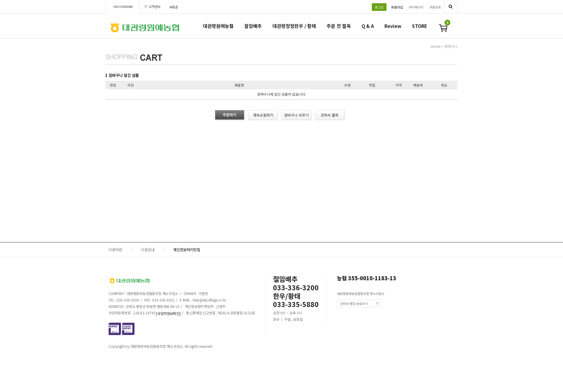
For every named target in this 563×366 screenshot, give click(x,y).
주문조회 (435, 7)
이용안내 (147, 249)
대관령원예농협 (218, 25)
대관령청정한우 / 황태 (294, 25)
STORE (419, 25)
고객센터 (154, 6)
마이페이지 (416, 7)
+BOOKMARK (123, 6)
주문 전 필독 (339, 25)
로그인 (379, 7)
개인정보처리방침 (186, 249)
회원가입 (397, 7)
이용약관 (115, 249)
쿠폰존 (173, 7)
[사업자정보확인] (168, 313)
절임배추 (253, 25)
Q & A (368, 25)
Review (392, 25)
